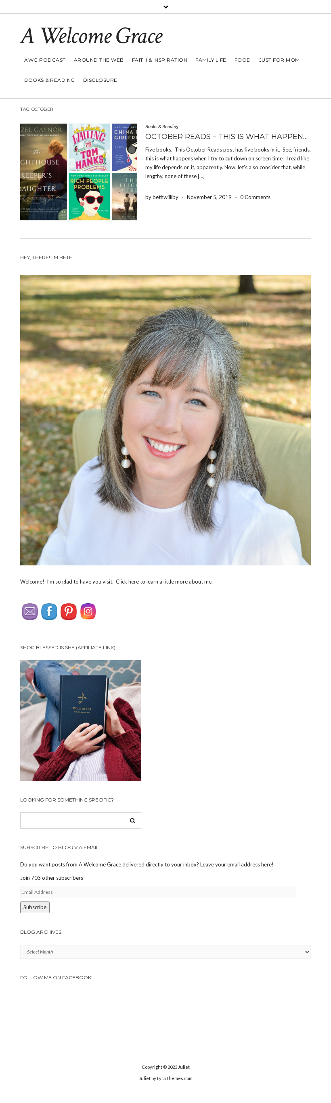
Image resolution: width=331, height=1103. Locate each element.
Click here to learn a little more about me (164, 581)
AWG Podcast (45, 60)
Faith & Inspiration (160, 60)
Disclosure (100, 80)
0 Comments (255, 197)
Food (243, 60)
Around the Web (99, 60)
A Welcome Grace (90, 36)
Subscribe (34, 907)
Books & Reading (49, 80)
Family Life (210, 60)
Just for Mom (279, 60)
